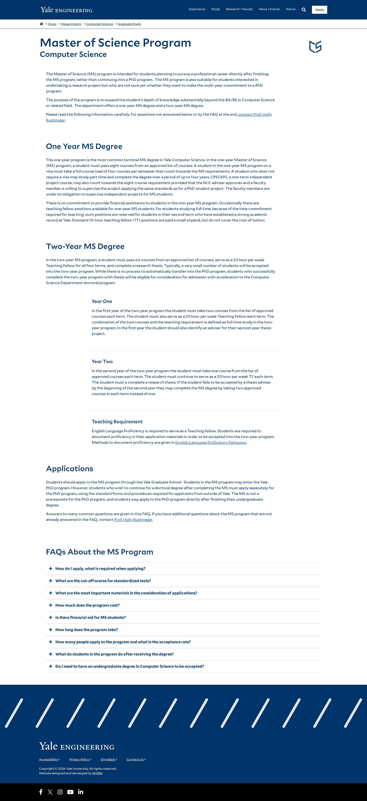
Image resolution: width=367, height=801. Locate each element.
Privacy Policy (80, 759)
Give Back (109, 759)
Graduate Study (129, 24)
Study (52, 24)
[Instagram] (60, 792)
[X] (50, 792)
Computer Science (99, 24)
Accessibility (49, 759)
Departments (71, 24)
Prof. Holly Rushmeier (133, 519)
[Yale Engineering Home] (68, 10)
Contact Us (136, 759)
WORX (97, 773)
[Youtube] (70, 792)
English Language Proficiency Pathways (210, 442)
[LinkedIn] (80, 792)
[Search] (304, 10)
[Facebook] (41, 792)
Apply (319, 9)
